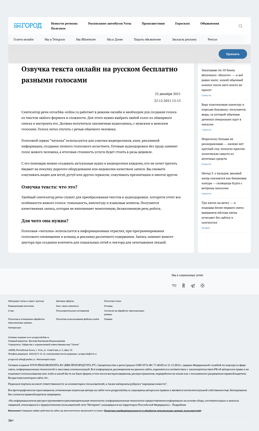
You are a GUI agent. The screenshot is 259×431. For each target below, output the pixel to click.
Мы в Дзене (115, 39)
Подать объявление (147, 39)
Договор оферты (65, 301)
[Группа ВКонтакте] (174, 285)
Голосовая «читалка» (38, 231)
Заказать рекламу (184, 39)
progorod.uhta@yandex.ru (22, 359)
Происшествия (153, 23)
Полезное (58, 28)
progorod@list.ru (87, 353)
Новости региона (64, 23)
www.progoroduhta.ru (38, 337)
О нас (11, 310)
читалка (57, 140)
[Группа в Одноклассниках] (183, 285)
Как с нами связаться (67, 305)
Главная (108, 319)
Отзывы (108, 305)
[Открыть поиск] (240, 26)
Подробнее (179, 404)
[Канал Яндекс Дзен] (202, 285)
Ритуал (212, 39)
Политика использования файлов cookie (77, 319)
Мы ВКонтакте (86, 39)
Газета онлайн (24, 39)
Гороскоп (182, 23)
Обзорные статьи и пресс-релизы (26, 301)
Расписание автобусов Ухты (109, 23)
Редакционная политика (21, 305)
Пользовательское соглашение (72, 310)
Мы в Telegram (55, 39)
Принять (233, 54)
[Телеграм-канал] (193, 285)
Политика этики (112, 301)
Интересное (14, 327)
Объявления (209, 23)
